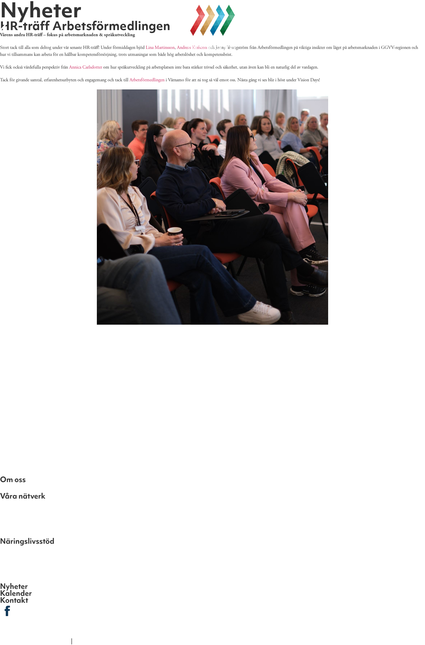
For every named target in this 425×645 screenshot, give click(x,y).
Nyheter (159, 62)
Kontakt (199, 62)
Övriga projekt (23, 487)
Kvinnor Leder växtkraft (37, 513)
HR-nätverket (21, 532)
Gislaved (13, 549)
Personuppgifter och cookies (110, 641)
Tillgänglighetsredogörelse (35, 641)
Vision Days (244, 62)
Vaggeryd (16, 578)
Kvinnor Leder (21, 504)
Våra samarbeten (344, 62)
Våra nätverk (112, 62)
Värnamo (14, 568)
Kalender (290, 62)
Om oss (67, 62)
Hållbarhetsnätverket (34, 523)
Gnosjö (11, 558)
